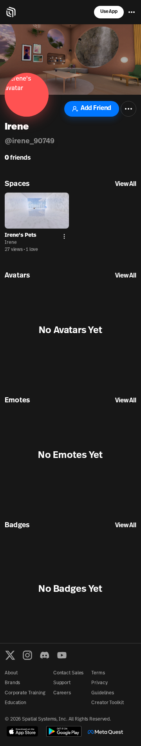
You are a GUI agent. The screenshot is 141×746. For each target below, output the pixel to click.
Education (15, 703)
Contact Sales (68, 673)
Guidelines (102, 693)
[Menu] (131, 12)
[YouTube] (61, 655)
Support (61, 683)
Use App (109, 11)
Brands (12, 683)
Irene (10, 242)
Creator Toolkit (107, 703)
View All (125, 184)
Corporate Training (25, 693)
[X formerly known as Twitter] (10, 655)
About (11, 673)
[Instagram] (27, 655)
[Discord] (44, 655)
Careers (62, 693)
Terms (98, 673)
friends (18, 158)
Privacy (99, 683)
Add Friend (96, 108)
